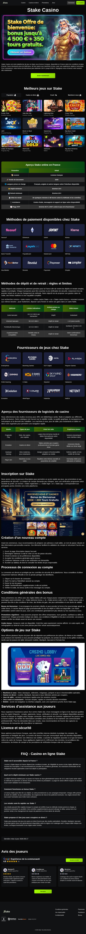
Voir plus (43, 891)
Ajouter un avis (74, 860)
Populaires (10, 95)
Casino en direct (31, 95)
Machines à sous (73, 95)
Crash (52, 95)
